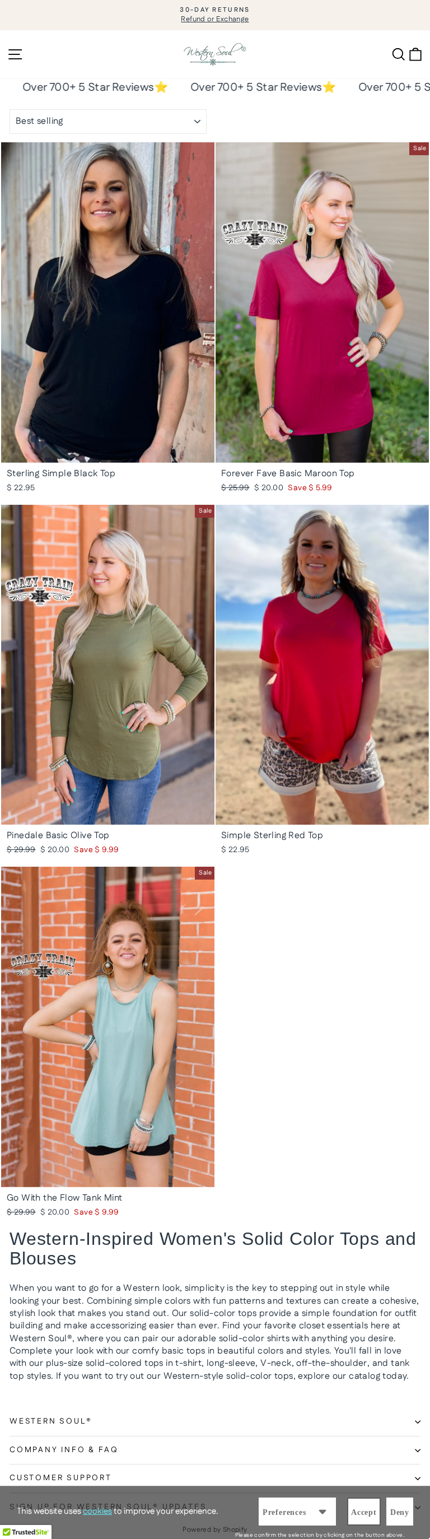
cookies (97, 1511)
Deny (399, 1512)
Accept (364, 1512)
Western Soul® (51, 1421)
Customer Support (61, 1478)
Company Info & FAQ (64, 1450)
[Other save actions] (322, 1512)
